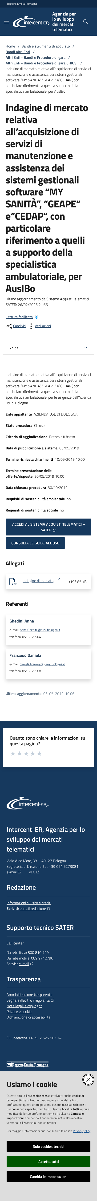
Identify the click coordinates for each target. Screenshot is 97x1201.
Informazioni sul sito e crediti (29, 903)
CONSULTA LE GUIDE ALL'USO (35, 543)
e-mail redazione (33, 908)
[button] (85, 21)
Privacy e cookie (19, 1011)
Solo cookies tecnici (48, 1146)
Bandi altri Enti (18, 52)
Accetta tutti (48, 1161)
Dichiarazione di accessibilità (28, 1017)
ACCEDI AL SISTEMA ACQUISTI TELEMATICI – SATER (48, 527)
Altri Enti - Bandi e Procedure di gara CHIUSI (41, 63)
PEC (32, 872)
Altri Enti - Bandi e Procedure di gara (35, 57)
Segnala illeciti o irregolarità (28, 1000)
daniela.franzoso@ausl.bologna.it (42, 664)
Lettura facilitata (19, 317)
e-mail (12, 872)
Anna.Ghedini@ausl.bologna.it (40, 629)
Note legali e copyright (24, 1006)
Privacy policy (81, 1131)
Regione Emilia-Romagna (22, 4)
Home (10, 46)
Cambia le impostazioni (48, 1176)
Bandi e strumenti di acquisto (45, 46)
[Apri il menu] (6, 21)
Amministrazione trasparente (29, 994)
